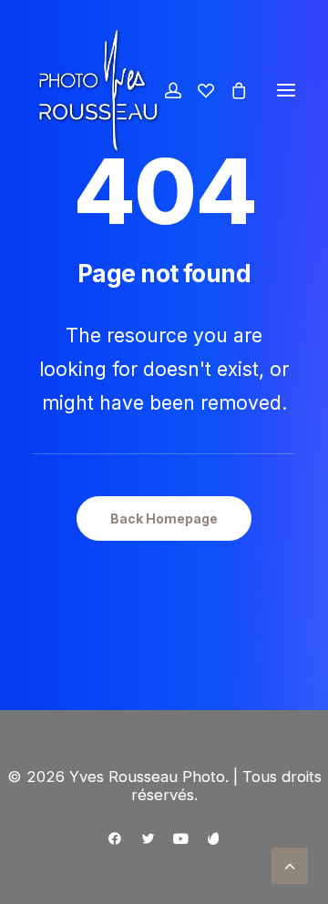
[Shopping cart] (230, 90)
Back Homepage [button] (164, 518)
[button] (286, 90)
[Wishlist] (197, 90)
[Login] (165, 90)
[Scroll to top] (290, 864)
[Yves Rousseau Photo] (98, 90)
